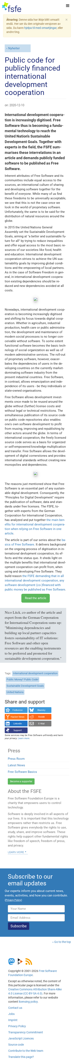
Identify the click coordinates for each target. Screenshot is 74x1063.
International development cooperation (35, 673)
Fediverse (18, 710)
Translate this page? (21, 1056)
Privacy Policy (17, 1026)
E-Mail (41, 723)
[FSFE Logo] (11, 7)
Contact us (15, 1007)
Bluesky (41, 710)
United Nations (15, 692)
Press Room (16, 759)
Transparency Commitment (25, 1032)
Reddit (41, 717)
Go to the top (62, 942)
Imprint (12, 1020)
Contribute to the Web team (25, 1050)
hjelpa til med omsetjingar (40, 27)
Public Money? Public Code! (22, 679)
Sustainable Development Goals (25, 685)
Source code (16, 1044)
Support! (17, 730)
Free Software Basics (22, 772)
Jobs (11, 1014)
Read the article (35, 598)
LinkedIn (17, 723)
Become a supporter (21, 781)
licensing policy (28, 1001)
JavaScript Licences (21, 1038)
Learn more (16, 852)
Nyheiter (14, 48)
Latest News (16, 765)
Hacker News (17, 717)
